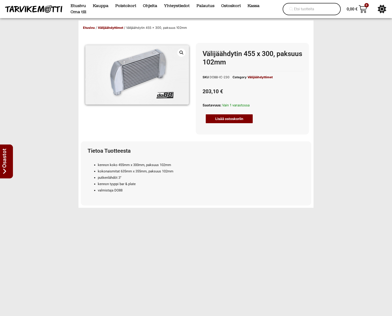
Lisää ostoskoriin (229, 119)
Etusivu (89, 27)
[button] (181, 53)
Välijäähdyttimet (110, 27)
